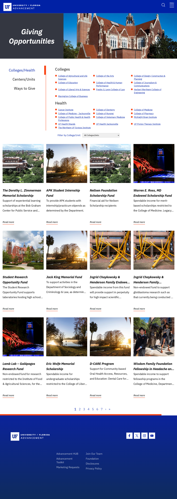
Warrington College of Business (73, 96)
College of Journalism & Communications (145, 84)
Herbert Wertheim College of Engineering (147, 91)
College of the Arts (105, 76)
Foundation (92, 458)
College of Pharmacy (144, 113)
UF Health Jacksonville (107, 124)
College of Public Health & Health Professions (74, 119)
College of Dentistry (105, 109)
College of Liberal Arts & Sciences (74, 89)
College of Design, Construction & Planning (149, 77)
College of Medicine (143, 109)
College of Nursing (105, 113)
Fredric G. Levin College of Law (110, 89)
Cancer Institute (65, 109)
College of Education (68, 82)
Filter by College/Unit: (69, 135)
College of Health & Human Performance (109, 84)
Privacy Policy (94, 468)
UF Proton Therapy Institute (147, 124)
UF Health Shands (66, 124)
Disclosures (92, 463)
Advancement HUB (67, 453)
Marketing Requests (67, 467)
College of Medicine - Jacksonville (74, 113)
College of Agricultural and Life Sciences (72, 77)
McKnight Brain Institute (145, 117)
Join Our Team (94, 453)
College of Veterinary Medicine (110, 117)
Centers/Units (24, 79)
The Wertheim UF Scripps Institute (74, 127)
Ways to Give (24, 88)
